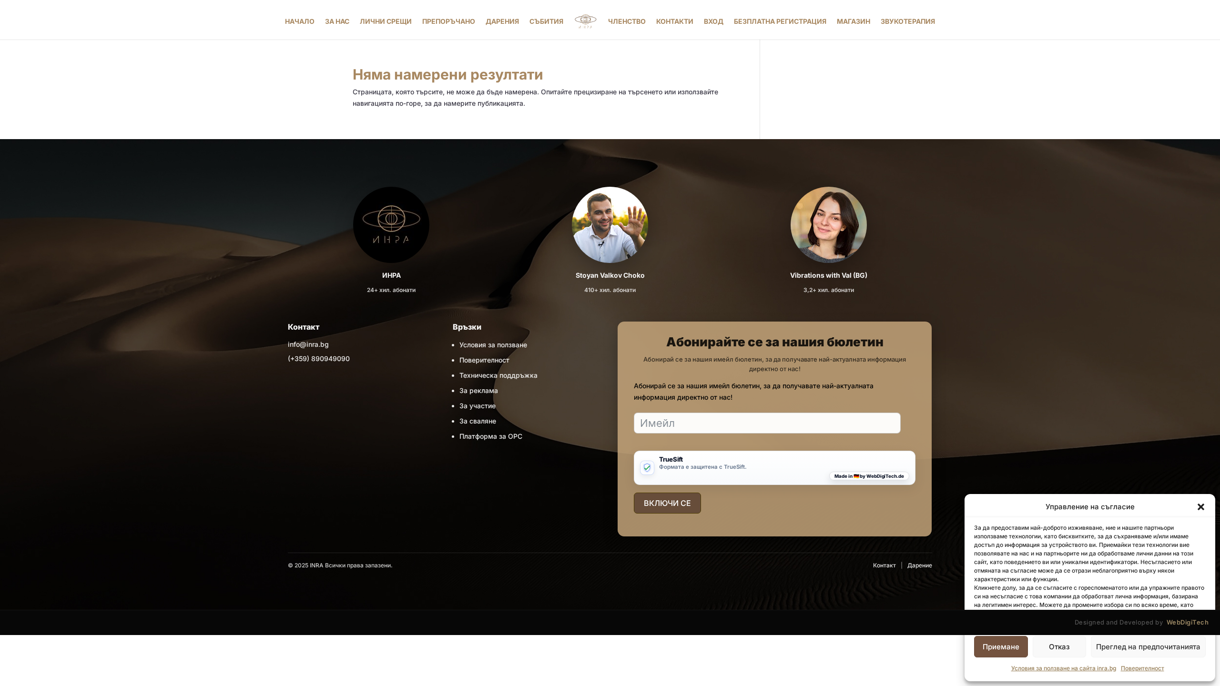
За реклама (478, 390)
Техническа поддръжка (498, 375)
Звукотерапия (908, 21)
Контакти (674, 21)
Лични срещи (386, 21)
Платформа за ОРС (490, 436)
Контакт (884, 565)
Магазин (853, 21)
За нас (337, 21)
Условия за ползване (493, 345)
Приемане (1001, 646)
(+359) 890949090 (319, 358)
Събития (546, 21)
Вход (713, 21)
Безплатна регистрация (780, 21)
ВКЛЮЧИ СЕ (667, 503)
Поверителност (1142, 668)
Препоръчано (448, 21)
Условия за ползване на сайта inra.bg (1063, 668)
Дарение (919, 565)
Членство (627, 21)
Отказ (1059, 646)
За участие (477, 406)
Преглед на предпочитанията (1148, 646)
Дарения (502, 21)
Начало (300, 21)
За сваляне (477, 421)
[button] (1201, 507)
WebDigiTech (1188, 622)
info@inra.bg (308, 344)
